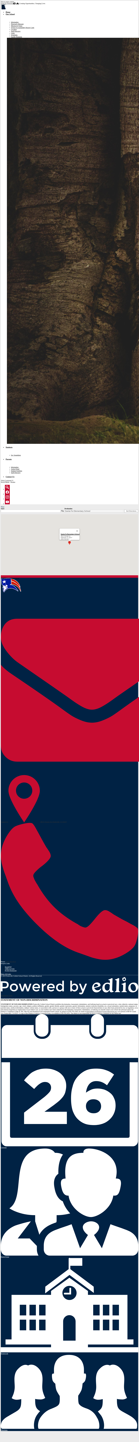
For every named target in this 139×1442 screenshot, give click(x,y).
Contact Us (4, 822)
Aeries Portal (15, 469)
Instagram (7, 497)
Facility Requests (16, 37)
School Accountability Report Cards (22, 28)
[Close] (77, 531)
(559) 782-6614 (11, 962)
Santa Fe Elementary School (70, 534)
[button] (10, 14)
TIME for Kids (10, 969)
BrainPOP (8, 967)
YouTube (7, 501)
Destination (68, 508)
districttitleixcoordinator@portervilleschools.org (101, 1011)
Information (15, 22)
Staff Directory (16, 31)
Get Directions (131, 511)
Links (13, 33)
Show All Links (6, 974)
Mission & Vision (16, 26)
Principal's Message (17, 24)
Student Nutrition (16, 471)
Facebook (7, 492)
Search (7, 487)
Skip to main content (7, 2)
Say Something (16, 455)
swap (62, 511)
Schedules (14, 35)
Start (2, 508)
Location (14, 29)
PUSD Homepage (11, 970)
